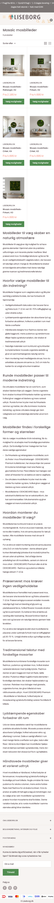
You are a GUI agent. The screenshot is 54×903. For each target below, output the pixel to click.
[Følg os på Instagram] (10, 888)
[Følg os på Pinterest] (15, 888)
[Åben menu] (4, 17)
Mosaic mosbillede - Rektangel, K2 (12, 88)
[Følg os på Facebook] (5, 888)
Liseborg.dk (9, 83)
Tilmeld (10, 872)
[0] (49, 21)
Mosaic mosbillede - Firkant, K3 (12, 211)
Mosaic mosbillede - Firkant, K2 (39, 88)
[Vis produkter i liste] (50, 43)
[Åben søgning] (37, 21)
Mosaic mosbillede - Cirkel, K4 (12, 149)
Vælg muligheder (14, 101)
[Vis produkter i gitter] (45, 43)
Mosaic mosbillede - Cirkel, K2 (39, 149)
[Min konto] (43, 21)
